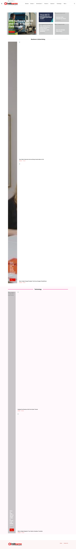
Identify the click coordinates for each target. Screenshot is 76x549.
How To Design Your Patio (60, 30)
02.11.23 (19, 410)
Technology (59, 3)
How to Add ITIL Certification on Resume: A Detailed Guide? (46, 16)
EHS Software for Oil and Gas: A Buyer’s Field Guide (21, 23)
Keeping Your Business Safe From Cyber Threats (28, 409)
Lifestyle (32, 3)
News (65, 3)
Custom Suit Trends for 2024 (61, 17)
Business (27, 3)
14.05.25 (11, 275)
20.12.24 (20, 160)
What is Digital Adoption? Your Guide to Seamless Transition (30, 531)
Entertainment (39, 3)
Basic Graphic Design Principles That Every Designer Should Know (33, 281)
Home (61, 543)
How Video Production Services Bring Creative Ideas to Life (31, 159)
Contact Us (66, 543)
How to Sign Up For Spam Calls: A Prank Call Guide (12, 517)
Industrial (52, 3)
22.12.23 (20, 282)
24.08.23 (19, 532)
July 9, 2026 (11, 29)
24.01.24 (11, 525)
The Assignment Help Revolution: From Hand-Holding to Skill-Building (45, 28)
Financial (46, 3)
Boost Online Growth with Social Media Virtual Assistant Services (12, 267)
